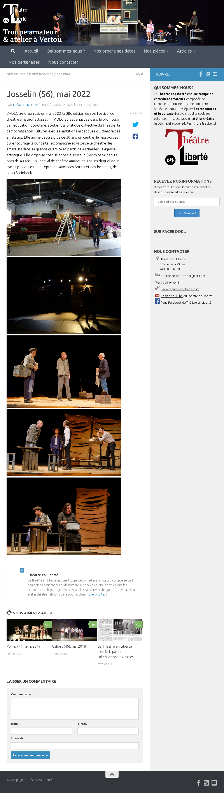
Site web (17, 738)
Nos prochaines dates (114, 50)
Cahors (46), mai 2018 (69, 646)
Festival (64, 74)
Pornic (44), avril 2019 (23, 646)
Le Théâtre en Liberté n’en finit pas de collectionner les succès (116, 651)
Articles (184, 50)
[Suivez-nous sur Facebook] (200, 74)
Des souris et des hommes (30, 74)
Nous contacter (63, 62)
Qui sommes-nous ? (66, 50)
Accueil (31, 50)
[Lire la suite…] (206, 123)
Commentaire (22, 694)
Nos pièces (154, 50)
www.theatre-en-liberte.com (180, 289)
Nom (15, 723)
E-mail (83, 723)
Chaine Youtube (172, 296)
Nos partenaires (24, 62)
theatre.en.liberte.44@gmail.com (183, 276)
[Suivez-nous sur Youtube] (214, 74)
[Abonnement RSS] (207, 74)
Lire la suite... (97, 594)
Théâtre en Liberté (26, 104)
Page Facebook (171, 302)
